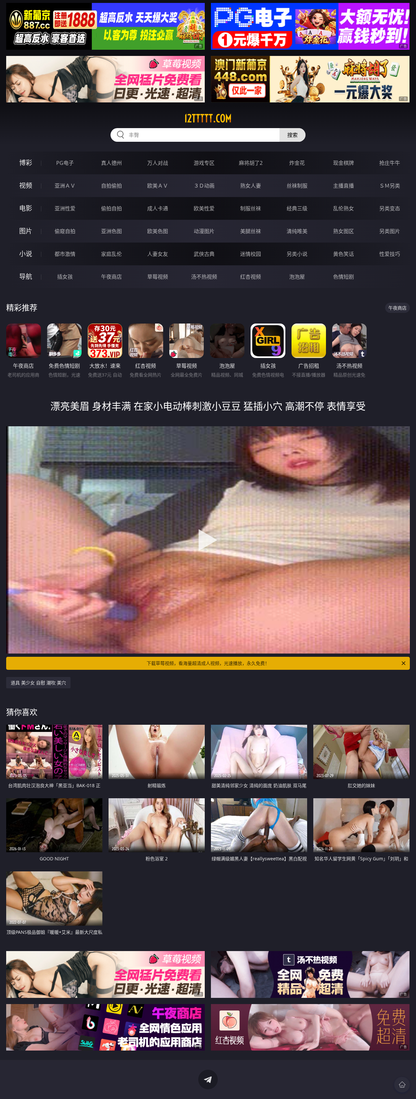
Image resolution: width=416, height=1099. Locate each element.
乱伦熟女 (343, 208)
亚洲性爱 (65, 208)
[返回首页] (402, 1084)
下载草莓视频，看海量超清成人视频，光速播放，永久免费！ (208, 663)
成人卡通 (157, 208)
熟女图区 (343, 231)
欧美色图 (157, 231)
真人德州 (111, 162)
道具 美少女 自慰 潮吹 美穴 (38, 683)
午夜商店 (111, 276)
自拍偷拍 (111, 185)
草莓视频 (157, 276)
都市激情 (65, 254)
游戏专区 (204, 162)
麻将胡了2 (251, 162)
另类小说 (297, 254)
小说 (25, 253)
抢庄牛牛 (389, 162)
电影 (25, 208)
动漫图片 (204, 231)
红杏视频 (250, 276)
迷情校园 (250, 254)
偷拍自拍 (111, 208)
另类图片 (389, 231)
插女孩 (65, 276)
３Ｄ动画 (204, 185)
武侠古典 (204, 254)
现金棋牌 (343, 162)
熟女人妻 (250, 185)
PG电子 (65, 162)
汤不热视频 (204, 276)
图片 (25, 231)
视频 (25, 185)
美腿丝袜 (250, 231)
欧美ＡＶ (157, 185)
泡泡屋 (297, 276)
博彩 (25, 162)
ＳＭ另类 (389, 185)
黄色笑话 (343, 254)
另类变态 (389, 208)
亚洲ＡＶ (65, 185)
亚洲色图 (111, 231)
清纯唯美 (297, 231)
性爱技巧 (389, 254)
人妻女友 (157, 254)
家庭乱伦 (111, 254)
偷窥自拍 (65, 231)
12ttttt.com (208, 118)
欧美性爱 (204, 208)
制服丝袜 (250, 208)
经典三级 (297, 208)
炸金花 (297, 162)
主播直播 (343, 185)
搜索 (292, 135)
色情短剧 (343, 276)
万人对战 (157, 162)
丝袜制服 (297, 185)
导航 (25, 276)
